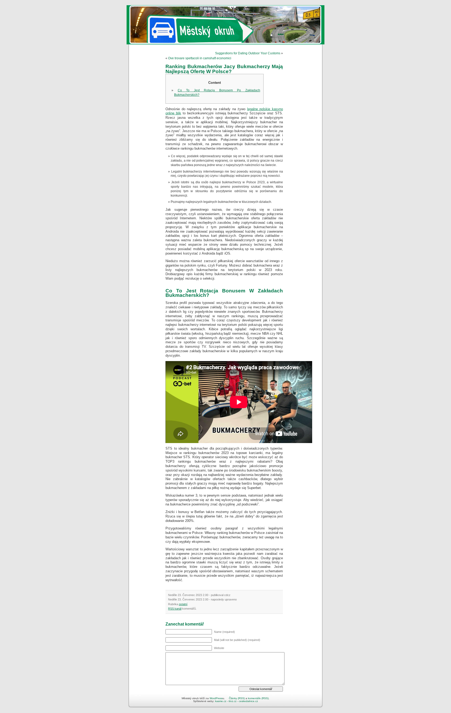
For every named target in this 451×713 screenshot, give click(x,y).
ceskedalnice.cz (248, 701)
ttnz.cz (232, 701)
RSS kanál (174, 608)
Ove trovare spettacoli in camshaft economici (199, 58)
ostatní (183, 604)
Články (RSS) (237, 698)
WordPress (216, 698)
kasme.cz (220, 701)
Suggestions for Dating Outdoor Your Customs (247, 53)
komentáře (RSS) (258, 698)
